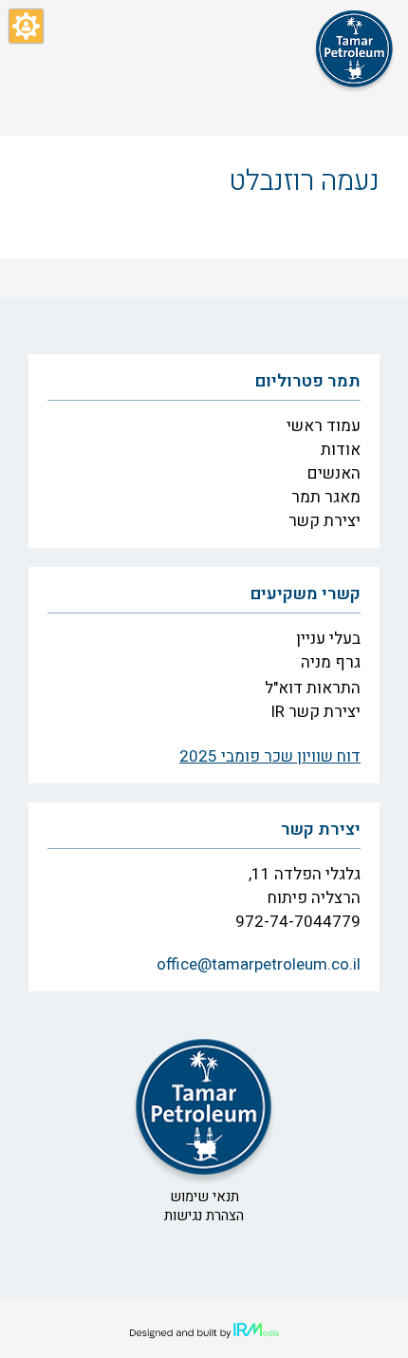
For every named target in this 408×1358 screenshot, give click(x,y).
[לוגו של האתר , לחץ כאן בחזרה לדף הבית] (354, 49)
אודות (341, 450)
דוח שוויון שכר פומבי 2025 (270, 756)
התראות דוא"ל (313, 688)
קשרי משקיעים (305, 594)
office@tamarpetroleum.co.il (259, 964)
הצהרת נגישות (204, 1215)
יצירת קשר (324, 521)
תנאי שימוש (204, 1196)
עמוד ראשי (324, 426)
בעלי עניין (328, 639)
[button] (26, 26)
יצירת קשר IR (315, 712)
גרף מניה (331, 662)
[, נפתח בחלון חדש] (204, 1331)
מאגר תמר (326, 497)
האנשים (334, 473)
